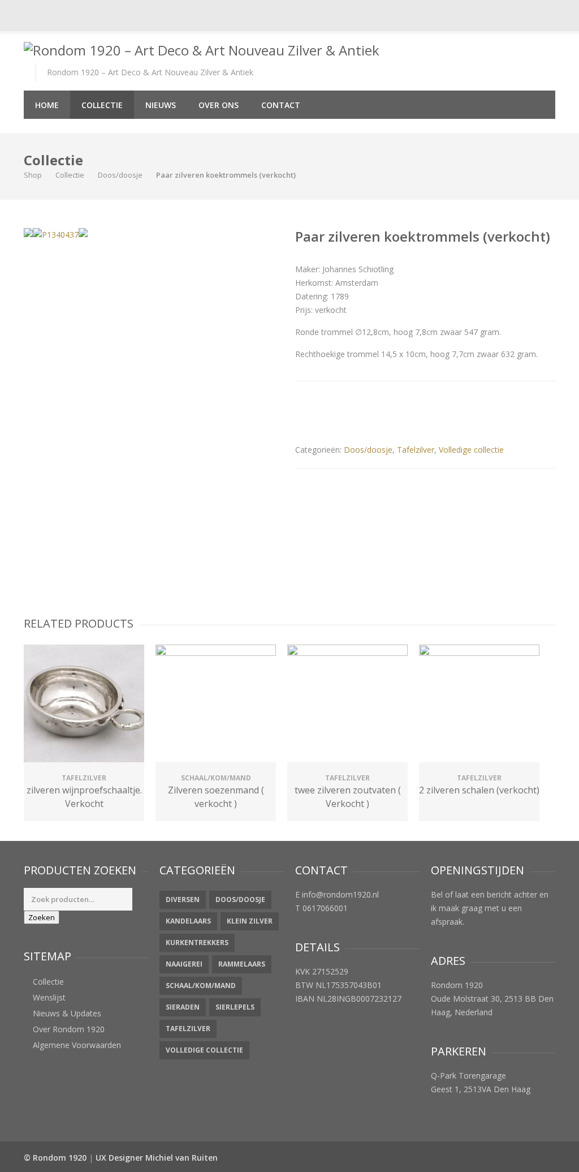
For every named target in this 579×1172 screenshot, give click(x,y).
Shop (33, 175)
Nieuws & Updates (67, 1013)
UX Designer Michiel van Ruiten (157, 1157)
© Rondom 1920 (55, 1157)
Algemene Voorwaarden (77, 1045)
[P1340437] (56, 235)
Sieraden (183, 1007)
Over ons (218, 105)
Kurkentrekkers (197, 942)
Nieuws (160, 105)
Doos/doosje (120, 175)
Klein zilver (250, 921)
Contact (280, 105)
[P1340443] (83, 232)
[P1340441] (28, 232)
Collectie (102, 105)
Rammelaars (241, 964)
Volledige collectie (471, 449)
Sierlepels (234, 1007)
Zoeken (41, 917)
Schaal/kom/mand (201, 985)
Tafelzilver (415, 449)
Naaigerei (184, 964)
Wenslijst (49, 997)
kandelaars (188, 921)
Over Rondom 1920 (69, 1029)
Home (47, 105)
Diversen (183, 899)
